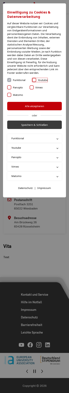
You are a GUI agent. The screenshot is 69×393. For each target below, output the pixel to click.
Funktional (19, 80)
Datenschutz (25, 195)
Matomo (18, 94)
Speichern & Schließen (34, 124)
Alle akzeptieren (34, 106)
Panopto (18, 87)
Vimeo (39, 87)
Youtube (43, 80)
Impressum (44, 195)
